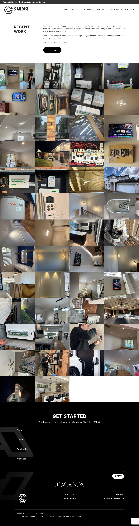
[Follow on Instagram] (63, 484)
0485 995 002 (69, 498)
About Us (75, 10)
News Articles (40, 514)
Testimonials (115, 10)
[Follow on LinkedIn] (69, 484)
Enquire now (52, 50)
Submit (118, 476)
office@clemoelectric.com (113, 499)
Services (100, 10)
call (69, 422)
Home (65, 10)
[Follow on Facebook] (57, 484)
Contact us (130, 10)
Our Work (88, 10)
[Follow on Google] (81, 484)
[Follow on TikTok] (75, 484)
